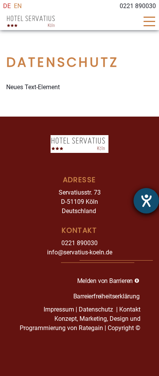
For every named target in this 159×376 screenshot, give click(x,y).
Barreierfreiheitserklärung (106, 296)
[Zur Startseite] (63, 21)
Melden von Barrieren (105, 280)
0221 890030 (79, 243)
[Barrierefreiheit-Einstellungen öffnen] (146, 200)
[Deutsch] (7, 6)
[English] (18, 6)
